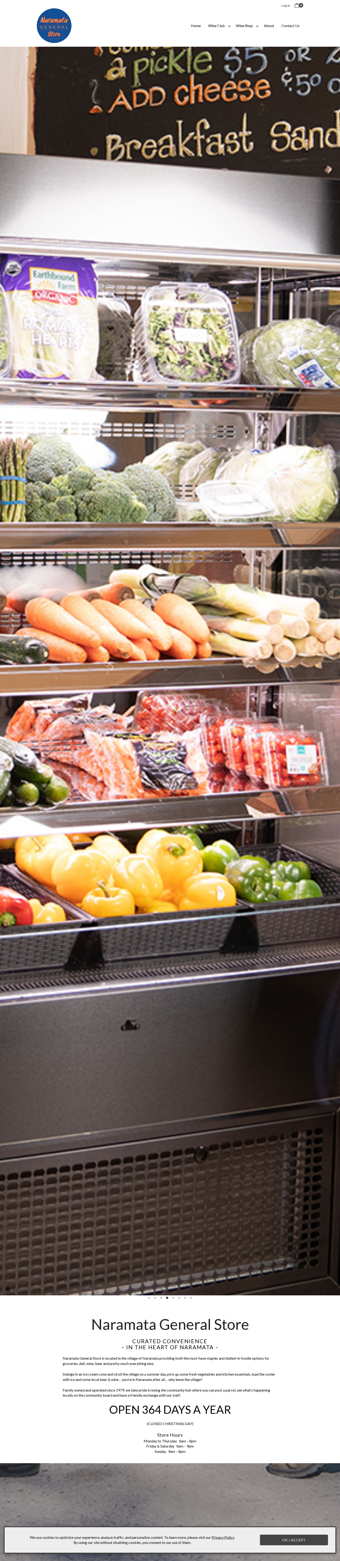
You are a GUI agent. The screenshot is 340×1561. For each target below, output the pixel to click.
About (269, 25)
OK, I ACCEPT (294, 1540)
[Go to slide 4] (167, 1298)
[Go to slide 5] (173, 1298)
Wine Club (216, 25)
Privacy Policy (223, 1537)
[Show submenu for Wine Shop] (257, 25)
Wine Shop (244, 25)
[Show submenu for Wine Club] (229, 25)
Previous (8, 670)
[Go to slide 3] (161, 1298)
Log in (285, 5)
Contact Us (290, 25)
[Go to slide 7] (185, 1298)
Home (196, 25)
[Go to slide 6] (179, 1298)
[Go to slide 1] (149, 1298)
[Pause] (8, 1289)
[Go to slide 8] (191, 1298)
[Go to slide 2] (155, 1298)
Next (332, 670)
